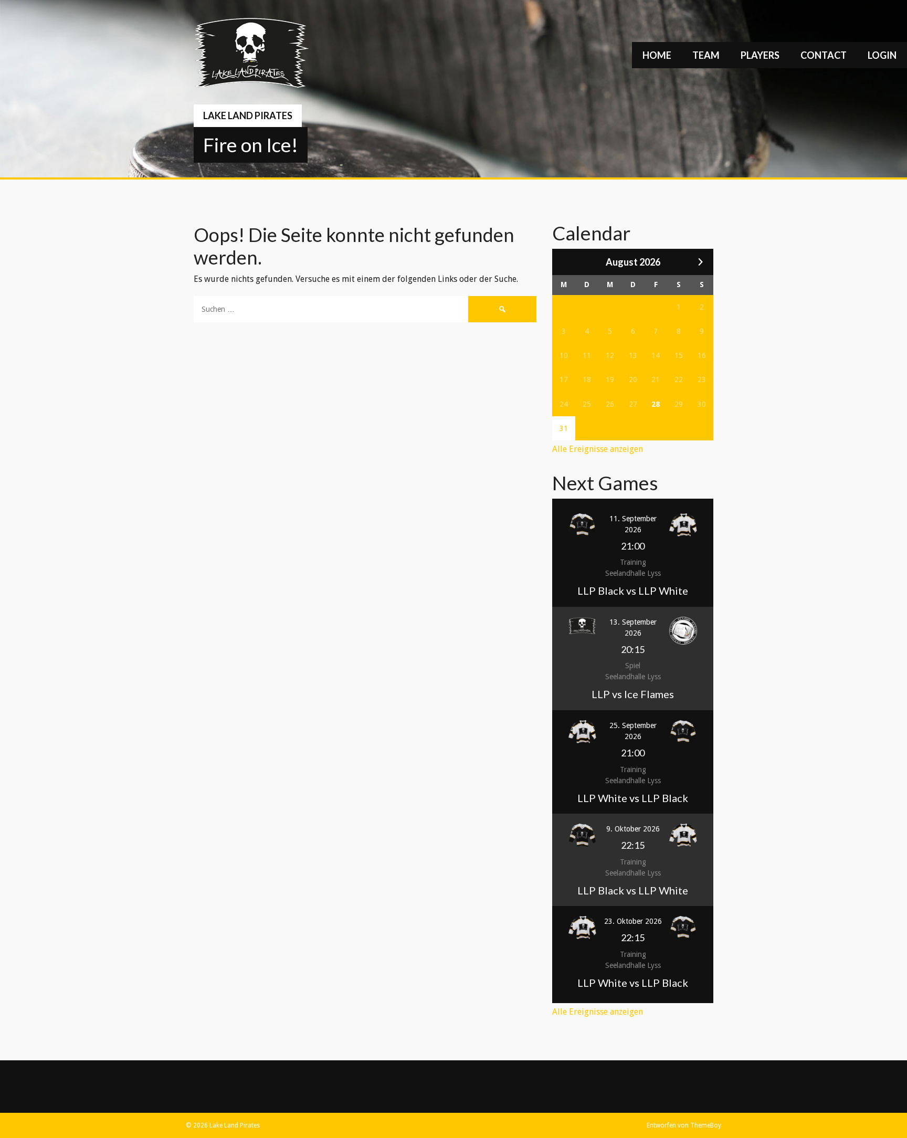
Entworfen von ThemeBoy (684, 1125)
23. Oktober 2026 (633, 921)
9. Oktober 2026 (633, 829)
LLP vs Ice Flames (633, 694)
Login (882, 55)
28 (655, 404)
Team (706, 55)
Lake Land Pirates (247, 115)
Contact (823, 55)
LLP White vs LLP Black (632, 798)
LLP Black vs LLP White (632, 590)
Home (656, 55)
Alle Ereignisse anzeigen (597, 449)
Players (760, 55)
